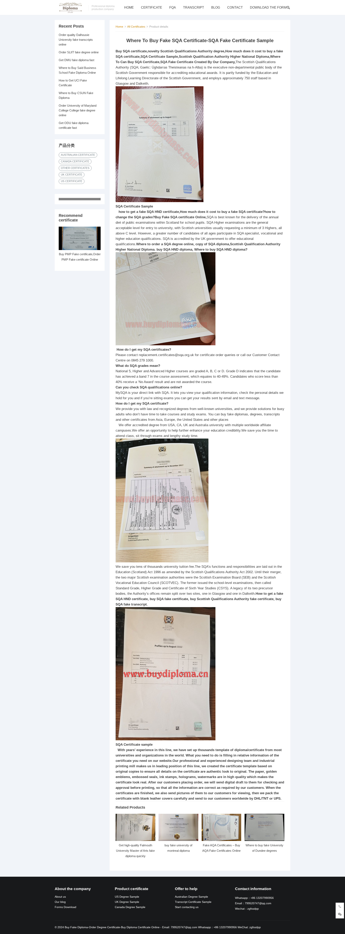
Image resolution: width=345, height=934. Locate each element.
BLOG (215, 7)
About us (60, 896)
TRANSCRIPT (193, 7)
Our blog (60, 901)
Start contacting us (186, 907)
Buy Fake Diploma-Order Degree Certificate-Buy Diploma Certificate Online (112, 927)
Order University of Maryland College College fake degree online (77, 110)
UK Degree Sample (127, 901)
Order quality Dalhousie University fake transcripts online (76, 39)
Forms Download (65, 907)
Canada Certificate (75, 161)
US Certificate (71, 181)
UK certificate (71, 174)
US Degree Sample (127, 896)
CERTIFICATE (151, 7)
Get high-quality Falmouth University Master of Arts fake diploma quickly (135, 851)
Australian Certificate (78, 154)
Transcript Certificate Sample (193, 901)
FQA (172, 7)
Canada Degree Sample (130, 907)
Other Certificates (75, 168)
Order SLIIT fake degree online (79, 52)
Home (129, 7)
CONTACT (235, 7)
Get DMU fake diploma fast (76, 60)
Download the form (268, 7)
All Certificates (136, 26)
